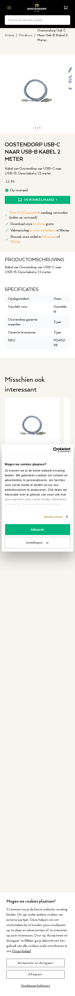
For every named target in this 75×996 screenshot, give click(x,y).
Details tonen (53, 516)
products (26, 35)
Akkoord (37, 529)
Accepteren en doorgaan (35, 963)
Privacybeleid (21, 951)
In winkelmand (39, 200)
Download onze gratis (32, 224)
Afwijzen (34, 974)
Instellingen (34, 542)
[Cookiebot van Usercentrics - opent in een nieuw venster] (53, 450)
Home (9, 35)
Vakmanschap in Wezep (39, 230)
